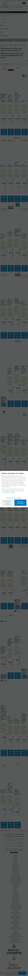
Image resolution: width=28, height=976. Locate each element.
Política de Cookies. (10, 492)
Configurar (19, 498)
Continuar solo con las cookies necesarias (7, 502)
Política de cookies (11, 498)
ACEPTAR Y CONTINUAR (20, 502)
